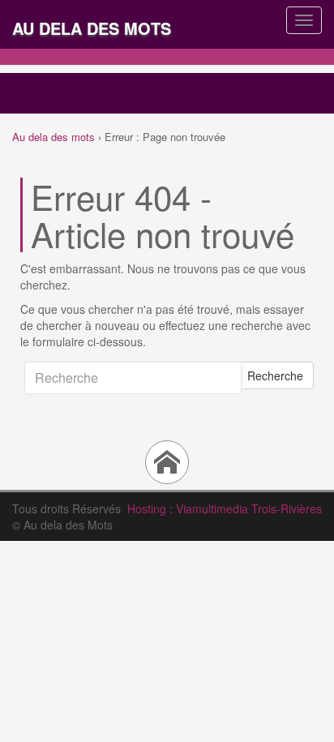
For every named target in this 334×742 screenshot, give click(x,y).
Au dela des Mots (91, 28)
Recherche (275, 375)
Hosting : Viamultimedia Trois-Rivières (224, 508)
